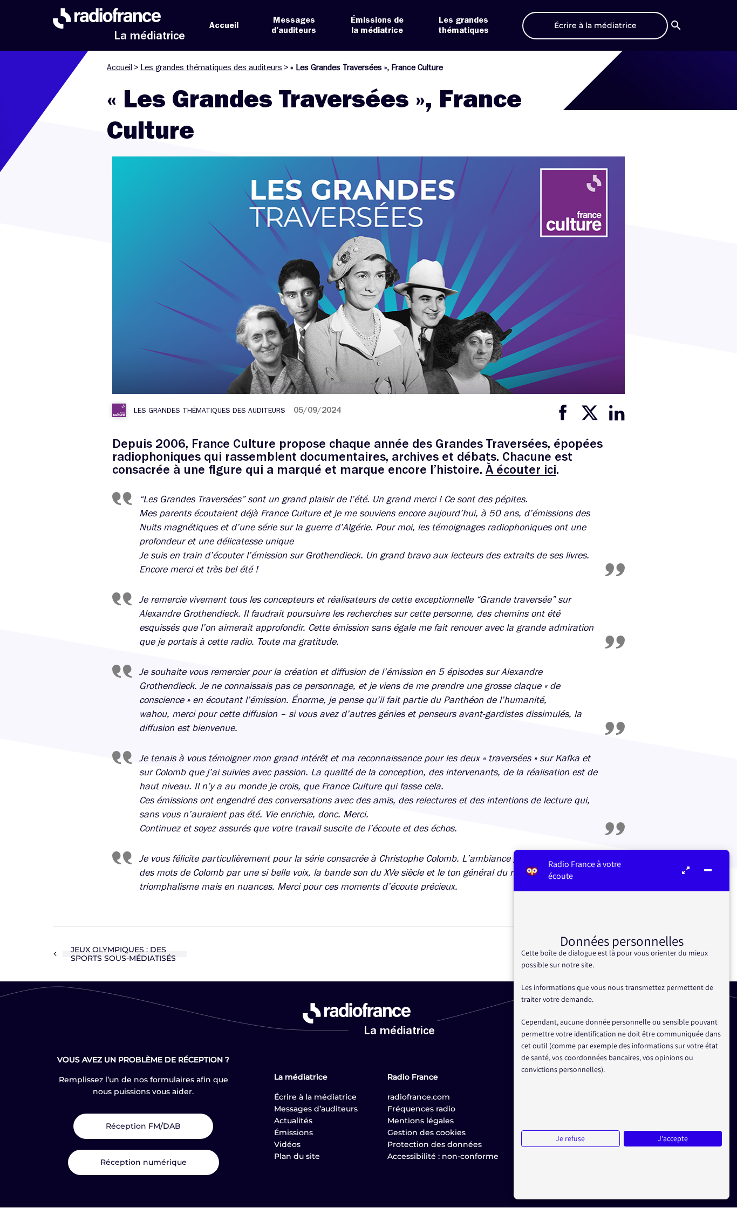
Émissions (293, 1132)
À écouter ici (521, 469)
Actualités (293, 1120)
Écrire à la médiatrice (315, 1097)
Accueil (223, 25)
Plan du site (297, 1156)
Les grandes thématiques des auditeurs (211, 67)
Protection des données (434, 1144)
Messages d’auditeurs (316, 1109)
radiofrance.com (418, 1097)
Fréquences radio (421, 1109)
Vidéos (287, 1144)
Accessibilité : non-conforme (443, 1156)
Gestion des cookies (426, 1132)
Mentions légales (420, 1120)
